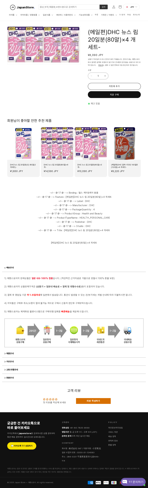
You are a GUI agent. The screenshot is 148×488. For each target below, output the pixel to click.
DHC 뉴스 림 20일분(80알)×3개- (89, 166)
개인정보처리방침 (115, 428)
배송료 (100, 65)
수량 (89, 70)
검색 (103, 7)
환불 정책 (112, 445)
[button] (12, 15)
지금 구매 (114, 94)
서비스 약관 (113, 432)
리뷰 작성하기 (93, 401)
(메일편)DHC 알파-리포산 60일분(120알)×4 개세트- (124, 166)
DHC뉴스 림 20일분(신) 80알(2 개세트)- (23, 166)
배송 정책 (112, 436)
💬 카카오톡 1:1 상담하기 (22, 446)
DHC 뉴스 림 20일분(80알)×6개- (56, 166)
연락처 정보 (113, 441)
